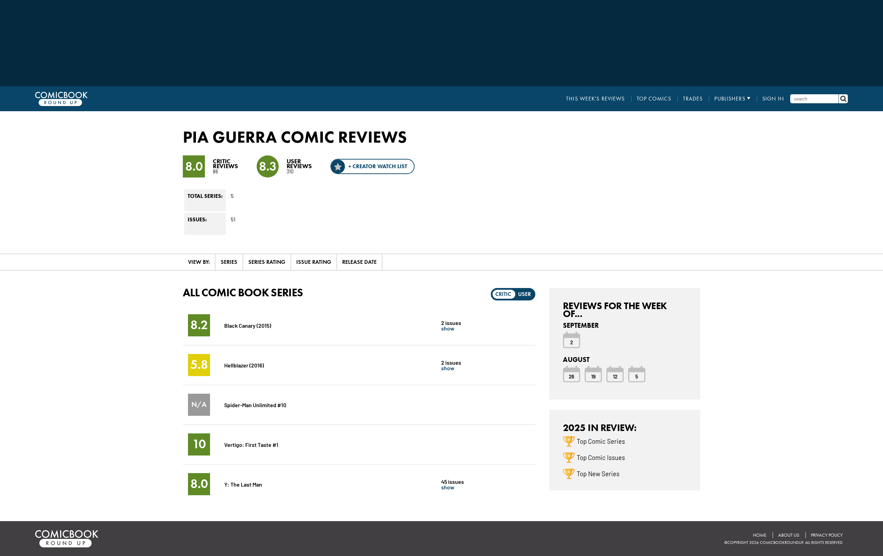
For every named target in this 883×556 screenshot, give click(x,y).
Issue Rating (313, 262)
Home (759, 535)
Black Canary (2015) (247, 325)
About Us (788, 535)
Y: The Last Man (243, 484)
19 (593, 376)
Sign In (773, 99)
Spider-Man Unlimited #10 (255, 404)
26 (571, 376)
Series (229, 262)
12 (615, 376)
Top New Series (598, 473)
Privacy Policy (827, 535)
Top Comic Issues (601, 457)
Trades (693, 99)
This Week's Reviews (595, 99)
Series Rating (266, 262)
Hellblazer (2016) (244, 364)
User (524, 294)
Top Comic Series (601, 441)
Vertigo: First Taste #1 (251, 444)
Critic (503, 294)
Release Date (359, 262)
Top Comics (654, 99)
